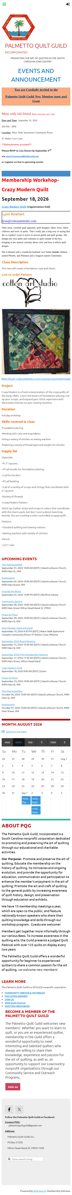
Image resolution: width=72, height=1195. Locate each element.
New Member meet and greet (17, 627)
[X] (19, 1109)
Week (7, 742)
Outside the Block (11, 591)
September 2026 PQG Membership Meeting (25, 654)
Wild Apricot (40, 1190)
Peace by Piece (10, 614)
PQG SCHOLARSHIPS (16, 996)
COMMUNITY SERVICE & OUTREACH (25, 992)
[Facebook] (9, 1109)
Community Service (12, 601)
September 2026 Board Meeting (18, 641)
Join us (13, 1087)
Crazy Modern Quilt (14, 206)
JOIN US (9, 999)
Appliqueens (8, 577)
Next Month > (64, 742)
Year (30, 742)
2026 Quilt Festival (15, 1002)
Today (53, 742)
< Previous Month (41, 742)
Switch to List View (16, 731)
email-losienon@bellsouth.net (22, 156)
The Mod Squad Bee (12, 564)
